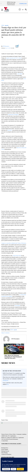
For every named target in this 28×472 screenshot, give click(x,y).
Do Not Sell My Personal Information (10, 439)
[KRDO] (7, 9)
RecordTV (10, 130)
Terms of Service (5, 434)
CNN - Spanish (14, 329)
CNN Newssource (6, 46)
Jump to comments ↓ (5, 332)
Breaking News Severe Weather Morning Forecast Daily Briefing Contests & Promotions (6, 451)
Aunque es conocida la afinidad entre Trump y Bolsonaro (13, 243)
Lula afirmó (19, 73)
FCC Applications (12, 435)
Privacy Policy (12, 434)
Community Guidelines (21, 434)
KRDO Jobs (4, 435)
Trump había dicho (17, 255)
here (8, 384)
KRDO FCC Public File (6, 437)
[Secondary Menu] (3, 9)
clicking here (5, 380)
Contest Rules (5, 440)
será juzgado (17, 305)
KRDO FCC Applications (18, 437)
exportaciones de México (13, 114)
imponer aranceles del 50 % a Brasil (13, 58)
